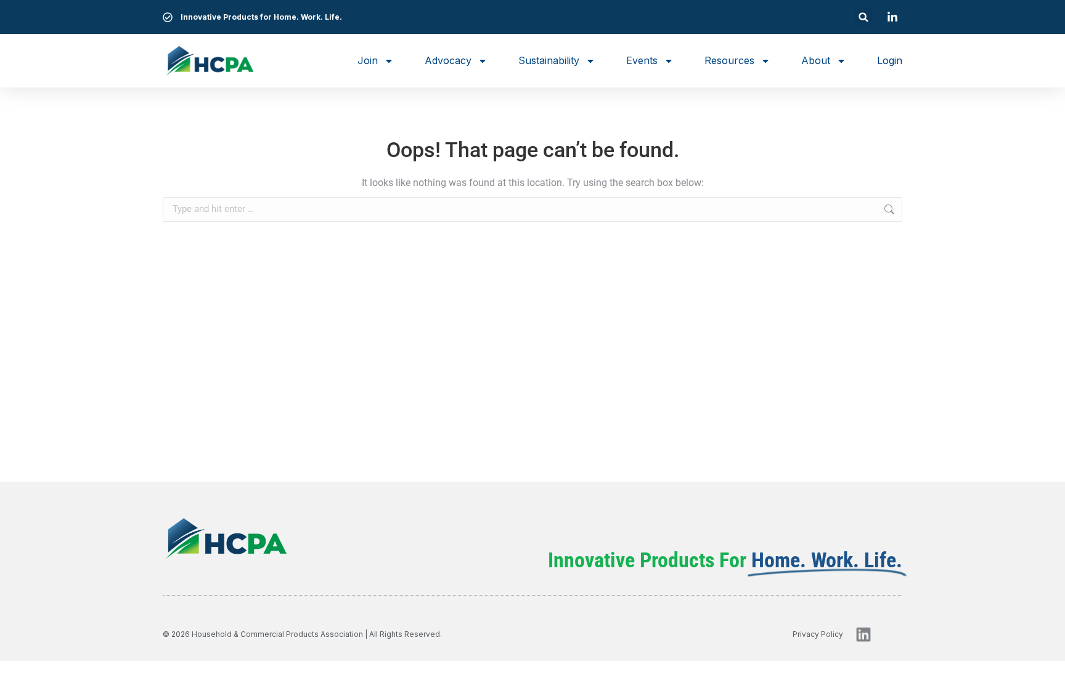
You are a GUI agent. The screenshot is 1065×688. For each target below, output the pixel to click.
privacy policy (818, 634)
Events (642, 60)
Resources (729, 60)
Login (889, 60)
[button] (863, 16)
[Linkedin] (863, 634)
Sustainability (548, 60)
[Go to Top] (1046, 669)
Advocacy (448, 60)
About (815, 60)
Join (367, 60)
